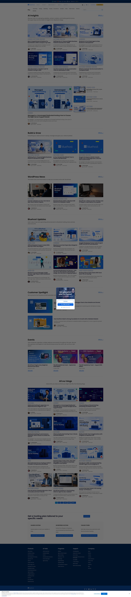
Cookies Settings (97, 593)
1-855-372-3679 (66, 304)
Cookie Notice (4, 595)
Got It (104, 593)
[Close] (129, 594)
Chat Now (65, 301)
